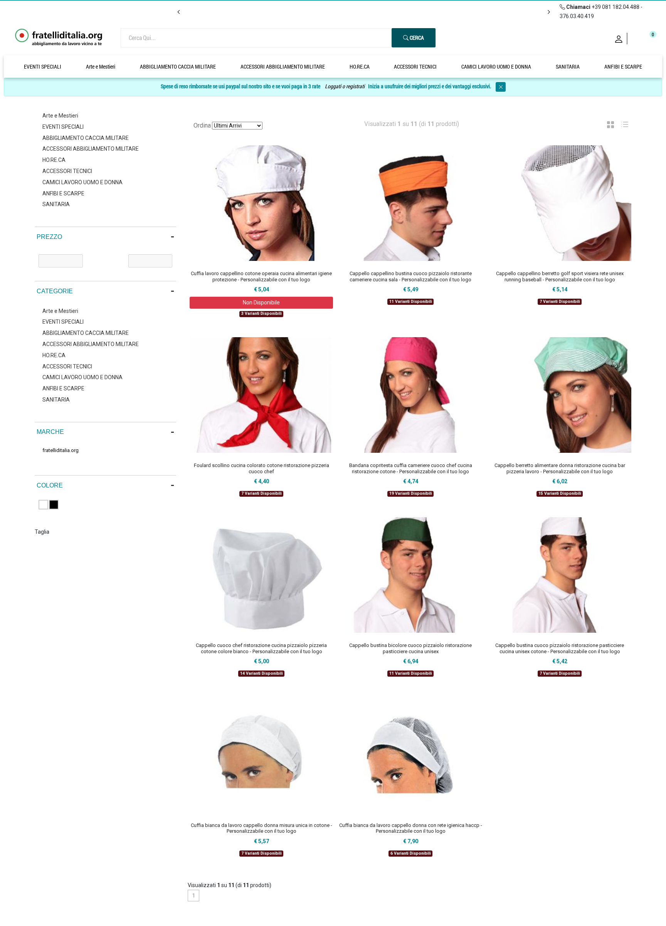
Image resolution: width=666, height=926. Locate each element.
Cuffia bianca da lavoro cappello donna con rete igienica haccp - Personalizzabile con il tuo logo (410, 828)
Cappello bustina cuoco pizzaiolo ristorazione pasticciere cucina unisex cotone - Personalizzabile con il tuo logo (559, 648)
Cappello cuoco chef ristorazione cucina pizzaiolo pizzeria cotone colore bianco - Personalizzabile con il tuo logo (261, 648)
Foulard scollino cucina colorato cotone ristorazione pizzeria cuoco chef (261, 468)
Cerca (416, 37)
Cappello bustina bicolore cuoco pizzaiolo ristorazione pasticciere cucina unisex (410, 648)
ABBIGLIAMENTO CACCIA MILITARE (178, 66)
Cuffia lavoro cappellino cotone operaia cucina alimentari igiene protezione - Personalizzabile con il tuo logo (261, 276)
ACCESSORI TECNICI (415, 66)
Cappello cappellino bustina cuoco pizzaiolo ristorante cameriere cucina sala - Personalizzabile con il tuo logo (411, 276)
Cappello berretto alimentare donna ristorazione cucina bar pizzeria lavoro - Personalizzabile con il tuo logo (559, 468)
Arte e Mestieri (100, 66)
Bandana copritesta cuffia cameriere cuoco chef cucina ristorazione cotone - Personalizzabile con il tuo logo (410, 468)
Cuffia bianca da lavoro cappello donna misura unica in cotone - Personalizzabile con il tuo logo (261, 828)
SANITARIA (568, 66)
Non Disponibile (261, 302)
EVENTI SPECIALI (42, 66)
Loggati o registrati (345, 86)
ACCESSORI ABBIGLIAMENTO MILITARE (282, 66)
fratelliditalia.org (60, 450)
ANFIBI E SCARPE (623, 66)
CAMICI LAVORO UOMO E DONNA (496, 66)
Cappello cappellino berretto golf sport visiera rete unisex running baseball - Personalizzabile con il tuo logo (560, 276)
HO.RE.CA (360, 66)
